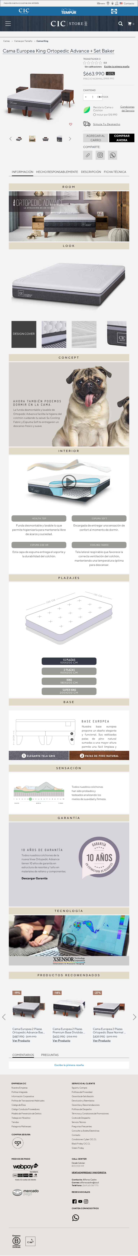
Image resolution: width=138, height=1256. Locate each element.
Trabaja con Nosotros (21, 1118)
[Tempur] (69, 11)
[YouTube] (80, 1201)
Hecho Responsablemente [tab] (57, 172)
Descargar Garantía (35, 878)
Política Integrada (19, 1092)
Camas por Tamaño (23, 41)
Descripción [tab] (91, 172)
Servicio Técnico (79, 1122)
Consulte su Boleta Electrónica (85, 1131)
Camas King (42, 41)
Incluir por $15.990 (107, 114)
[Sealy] (114, 11)
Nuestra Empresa (19, 1088)
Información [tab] (22, 172)
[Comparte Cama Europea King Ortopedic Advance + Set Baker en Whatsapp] (114, 154)
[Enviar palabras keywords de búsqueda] (121, 24)
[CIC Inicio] (67, 23)
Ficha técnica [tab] (115, 172)
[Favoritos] (71, 124)
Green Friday (78, 1148)
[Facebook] (74, 1201)
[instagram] (102, 154)
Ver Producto (21, 1040)
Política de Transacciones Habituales (28, 1100)
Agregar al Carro (95, 138)
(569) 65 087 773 (90, 1185)
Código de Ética (19, 1105)
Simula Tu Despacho (106, 124)
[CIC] (24, 11)
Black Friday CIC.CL (81, 1143)
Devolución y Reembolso (83, 1100)
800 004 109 (78, 1166)
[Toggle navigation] (8, 23)
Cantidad (89, 90)
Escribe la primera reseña (116, 66)
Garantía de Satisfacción (83, 1096)
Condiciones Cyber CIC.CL (84, 1139)
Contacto (76, 1135)
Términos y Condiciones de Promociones (90, 1113)
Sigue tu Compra (79, 1088)
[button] (13, 139)
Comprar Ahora (122, 138)
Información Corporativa (23, 1096)
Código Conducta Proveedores (26, 1109)
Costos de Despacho (81, 1118)
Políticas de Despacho (82, 1109)
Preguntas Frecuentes (82, 1126)
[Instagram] (86, 1201)
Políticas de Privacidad (82, 1092)
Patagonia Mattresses (21, 1126)
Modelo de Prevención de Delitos (26, 1113)
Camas (6, 41)
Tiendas (15, 1122)
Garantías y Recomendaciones (86, 1105)
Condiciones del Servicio (127, 108)
